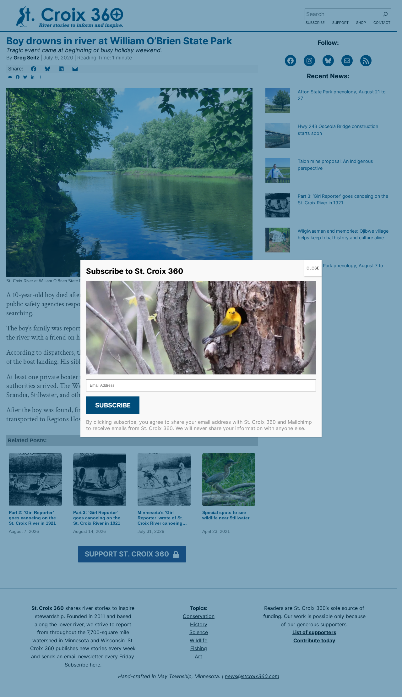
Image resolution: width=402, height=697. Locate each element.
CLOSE (313, 268)
